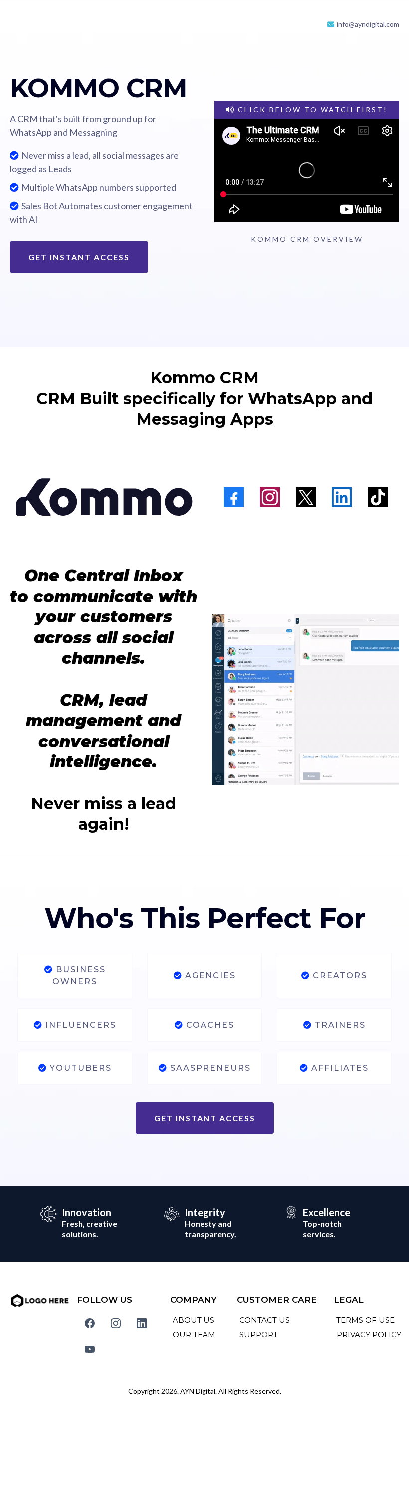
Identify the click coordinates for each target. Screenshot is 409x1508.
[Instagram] (270, 497)
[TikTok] (378, 497)
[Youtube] (90, 1349)
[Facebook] (234, 497)
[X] (306, 497)
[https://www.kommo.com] (103, 497)
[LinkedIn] (342, 497)
